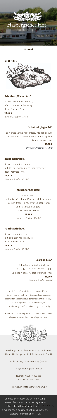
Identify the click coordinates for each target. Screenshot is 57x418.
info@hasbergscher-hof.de (28, 368)
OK (39, 413)
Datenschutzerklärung (35, 387)
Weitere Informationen (22, 413)
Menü (30, 49)
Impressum (16, 387)
